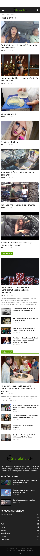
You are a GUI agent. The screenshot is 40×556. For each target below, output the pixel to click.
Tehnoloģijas (5, 533)
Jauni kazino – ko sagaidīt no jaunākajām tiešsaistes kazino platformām (15, 290)
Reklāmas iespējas (11, 548)
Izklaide (3, 518)
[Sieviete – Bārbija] (20, 130)
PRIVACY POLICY (11, 550)
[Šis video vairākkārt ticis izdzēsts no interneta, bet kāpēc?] (6, 492)
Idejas (3, 527)
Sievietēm (4, 530)
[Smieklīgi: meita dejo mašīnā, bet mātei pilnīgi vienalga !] (20, 32)
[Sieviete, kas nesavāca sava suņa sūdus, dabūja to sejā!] (20, 226)
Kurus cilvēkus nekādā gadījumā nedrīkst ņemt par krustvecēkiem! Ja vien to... (18, 388)
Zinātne (3, 536)
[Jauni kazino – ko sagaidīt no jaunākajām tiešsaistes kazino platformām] (20, 271)
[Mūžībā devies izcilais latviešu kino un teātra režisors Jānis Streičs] (6, 311)
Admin (3, 50)
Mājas (2, 15)
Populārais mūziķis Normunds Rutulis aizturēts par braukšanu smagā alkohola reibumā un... (25, 340)
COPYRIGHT (21, 550)
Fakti (2, 524)
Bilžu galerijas (5, 539)
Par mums (22, 548)
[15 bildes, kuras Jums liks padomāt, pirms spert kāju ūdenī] (6, 482)
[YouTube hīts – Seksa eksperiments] (20, 192)
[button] (37, 10)
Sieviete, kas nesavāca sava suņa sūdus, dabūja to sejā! (16, 243)
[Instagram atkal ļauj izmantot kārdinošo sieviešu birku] (20, 65)
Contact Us (30, 550)
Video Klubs (5, 521)
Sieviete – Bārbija (9, 142)
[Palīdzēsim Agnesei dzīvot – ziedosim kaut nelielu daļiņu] (6, 320)
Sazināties (29, 548)
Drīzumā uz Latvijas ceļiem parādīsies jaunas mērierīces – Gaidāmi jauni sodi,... (26, 407)
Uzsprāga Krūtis (8, 114)
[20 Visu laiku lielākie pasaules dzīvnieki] (6, 427)
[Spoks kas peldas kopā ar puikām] (6, 502)
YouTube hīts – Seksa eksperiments (18, 205)
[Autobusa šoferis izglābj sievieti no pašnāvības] (20, 159)
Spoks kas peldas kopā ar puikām (24, 500)
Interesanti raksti (6, 515)
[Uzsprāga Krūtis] (20, 100)
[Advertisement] (20, 3)
